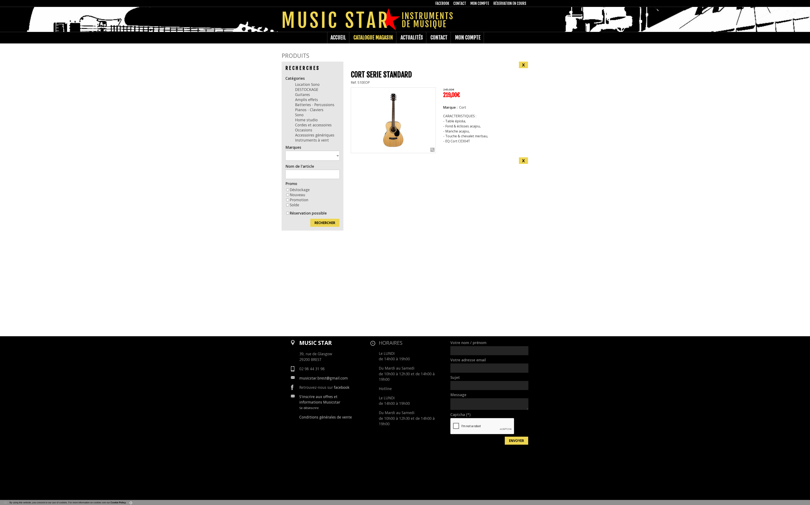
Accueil (338, 37)
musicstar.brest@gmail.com (323, 378)
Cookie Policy (118, 502)
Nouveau (297, 194)
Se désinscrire (309, 408)
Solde (294, 204)
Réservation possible (308, 213)
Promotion (299, 199)
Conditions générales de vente (325, 417)
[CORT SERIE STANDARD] (393, 120)
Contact (439, 37)
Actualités (412, 37)
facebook (342, 387)
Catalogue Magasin (373, 37)
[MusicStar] (286, 38)
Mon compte (468, 37)
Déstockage (300, 189)
